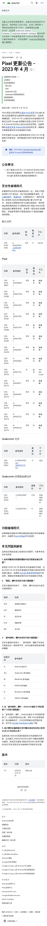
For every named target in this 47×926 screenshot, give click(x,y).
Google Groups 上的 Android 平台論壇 (16, 866)
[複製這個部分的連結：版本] (10, 755)
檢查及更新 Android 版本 (16, 127)
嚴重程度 (17, 197)
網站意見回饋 (8, 916)
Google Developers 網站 (22, 723)
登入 (42, 3)
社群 (16, 912)
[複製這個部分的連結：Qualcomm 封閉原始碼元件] (33, 476)
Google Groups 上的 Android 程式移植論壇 (18, 873)
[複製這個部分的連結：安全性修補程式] (24, 186)
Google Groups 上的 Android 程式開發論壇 (18, 870)
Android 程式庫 (8, 821)
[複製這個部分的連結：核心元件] (13, 221)
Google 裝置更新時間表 (30, 573)
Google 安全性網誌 (9, 862)
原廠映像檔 (6, 836)
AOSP (4, 53)
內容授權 (32, 800)
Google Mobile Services (11, 895)
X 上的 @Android (8, 850)
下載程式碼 (6, 828)
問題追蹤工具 (7, 903)
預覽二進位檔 (7, 832)
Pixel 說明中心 (7, 888)
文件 (10, 53)
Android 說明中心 (8, 884)
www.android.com (9, 891)
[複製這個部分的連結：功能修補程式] (21, 528)
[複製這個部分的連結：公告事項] (15, 164)
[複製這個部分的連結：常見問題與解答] (24, 546)
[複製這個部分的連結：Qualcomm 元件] (21, 439)
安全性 (17, 53)
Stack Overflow (8, 899)
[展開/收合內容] (18, 76)
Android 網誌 (7, 858)
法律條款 (23, 912)
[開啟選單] (3, 3)
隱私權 (37, 912)
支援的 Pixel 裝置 (27, 113)
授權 (31, 912)
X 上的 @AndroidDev (10, 854)
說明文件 (5, 10)
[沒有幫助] (21, 57)
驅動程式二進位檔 (8, 840)
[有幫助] (17, 57)
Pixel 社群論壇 (20, 536)
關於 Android (7, 912)
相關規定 (5, 825)
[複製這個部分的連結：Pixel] (9, 259)
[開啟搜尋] (32, 2)
